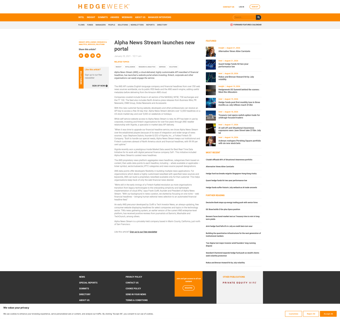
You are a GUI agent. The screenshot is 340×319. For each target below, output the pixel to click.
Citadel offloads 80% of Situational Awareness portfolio (229, 160)
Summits (103, 17)
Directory (162, 25)
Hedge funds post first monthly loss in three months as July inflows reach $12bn (239, 103)
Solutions (123, 25)
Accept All (328, 314)
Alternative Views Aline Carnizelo (234, 51)
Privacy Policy (134, 277)
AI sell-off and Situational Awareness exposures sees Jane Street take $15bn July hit (239, 130)
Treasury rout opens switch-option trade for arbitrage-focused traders (239, 116)
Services (162, 67)
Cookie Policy (133, 288)
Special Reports (88, 282)
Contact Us (132, 282)
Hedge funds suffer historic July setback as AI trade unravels (231, 187)
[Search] (258, 17)
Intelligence (130, 67)
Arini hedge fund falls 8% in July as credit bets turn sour (229, 226)
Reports (150, 25)
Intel (81, 17)
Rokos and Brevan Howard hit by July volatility (225, 263)
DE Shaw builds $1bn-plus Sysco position (223, 209)
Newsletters (137, 25)
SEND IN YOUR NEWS (136, 294)
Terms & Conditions (137, 300)
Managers (101, 25)
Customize (293, 314)
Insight (91, 17)
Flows (81, 25)
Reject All (311, 314)
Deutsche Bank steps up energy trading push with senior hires (232, 202)
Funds (90, 25)
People (111, 25)
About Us (84, 300)
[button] (81, 55)
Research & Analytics (147, 67)
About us (140, 17)
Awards (114, 17)
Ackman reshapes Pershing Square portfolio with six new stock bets (239, 142)
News (82, 277)
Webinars (127, 17)
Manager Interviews (159, 17)
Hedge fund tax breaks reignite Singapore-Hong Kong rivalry (231, 173)
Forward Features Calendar (247, 25)
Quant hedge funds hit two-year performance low (233, 65)
